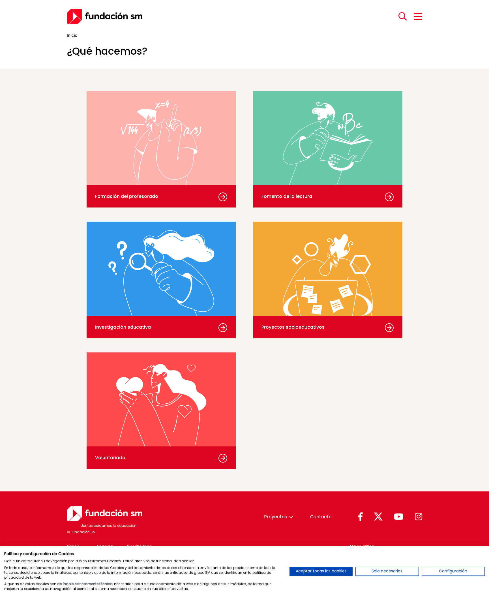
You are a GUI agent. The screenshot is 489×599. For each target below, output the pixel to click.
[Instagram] (418, 517)
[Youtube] (399, 517)
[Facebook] (360, 517)
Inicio (72, 35)
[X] (378, 517)
